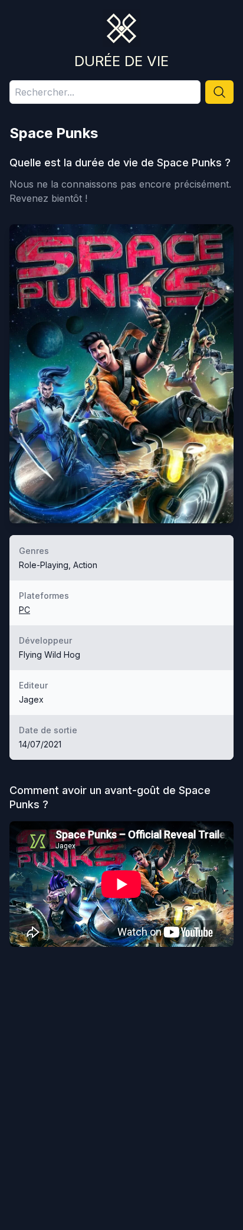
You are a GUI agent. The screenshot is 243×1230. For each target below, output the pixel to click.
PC (24, 610)
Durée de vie (121, 61)
